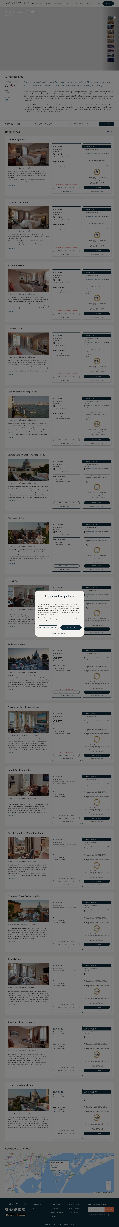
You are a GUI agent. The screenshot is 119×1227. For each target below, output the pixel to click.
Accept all (71, 627)
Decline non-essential (48, 627)
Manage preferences (59, 633)
